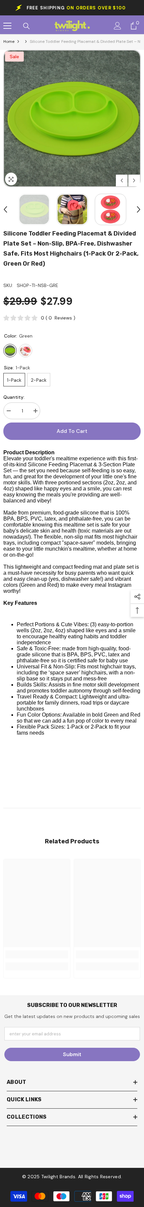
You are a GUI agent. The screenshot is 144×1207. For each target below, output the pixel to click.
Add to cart (72, 431)
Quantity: (13, 397)
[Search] (26, 26)
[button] (122, 180)
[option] (72, 118)
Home (8, 41)
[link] (36, 954)
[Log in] (117, 25)
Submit (72, 1054)
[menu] (7, 26)
